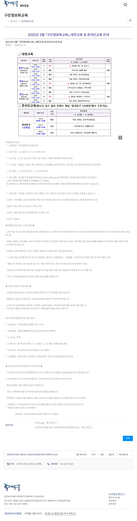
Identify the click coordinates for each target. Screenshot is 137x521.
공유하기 (130, 20)
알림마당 (14, 21)
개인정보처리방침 (13, 513)
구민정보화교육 (27, 21)
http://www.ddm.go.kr (48, 177)
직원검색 (112, 500)
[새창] (120, 137)
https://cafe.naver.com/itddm (22, 407)
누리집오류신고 (117, 494)
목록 (128, 438)
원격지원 (112, 504)
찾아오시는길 (114, 497)
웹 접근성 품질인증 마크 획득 (59, 513)
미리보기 (52, 423)
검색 (124, 6)
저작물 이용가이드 (33, 513)
